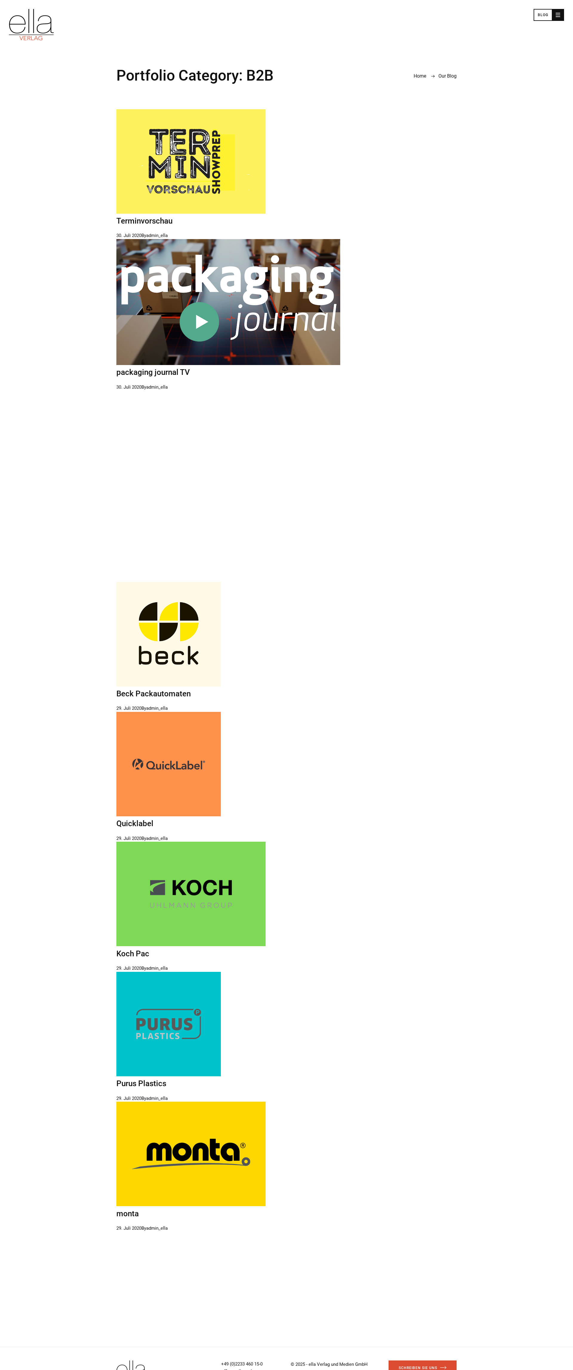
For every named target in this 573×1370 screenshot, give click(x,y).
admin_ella (157, 235)
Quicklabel (134, 823)
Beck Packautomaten (153, 693)
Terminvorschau (144, 220)
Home (420, 76)
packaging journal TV (153, 372)
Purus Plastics (141, 1083)
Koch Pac (132, 953)
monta (127, 1213)
